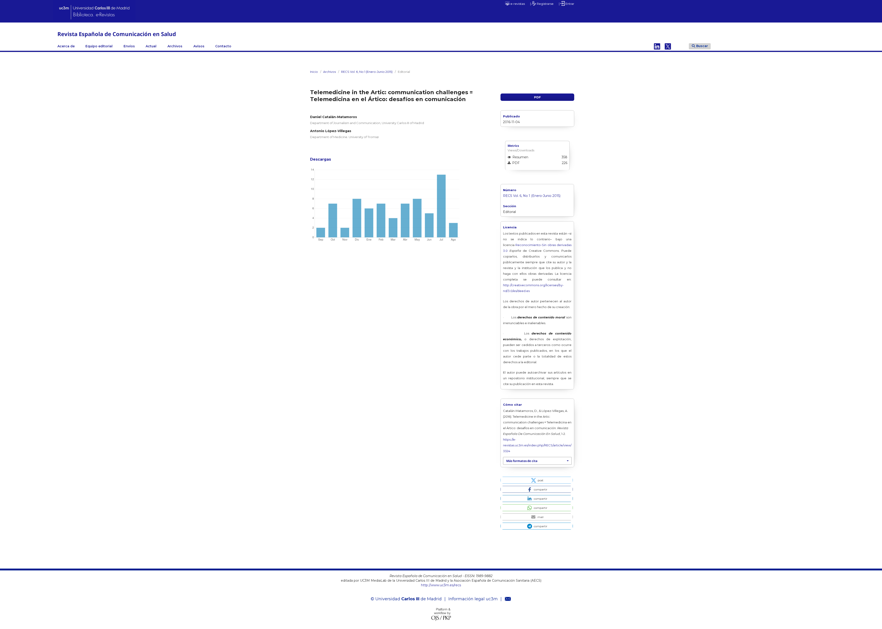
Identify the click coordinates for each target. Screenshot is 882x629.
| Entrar (566, 4)
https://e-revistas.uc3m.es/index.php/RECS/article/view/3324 (537, 445)
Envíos (129, 46)
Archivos (174, 46)
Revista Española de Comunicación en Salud (116, 34)
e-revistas (517, 4)
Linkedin (657, 46)
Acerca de (66, 46)
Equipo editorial (99, 46)
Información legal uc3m (473, 599)
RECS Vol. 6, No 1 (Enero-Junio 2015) (367, 72)
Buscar (702, 46)
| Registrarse (542, 4)
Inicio (314, 72)
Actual (151, 46)
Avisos (198, 46)
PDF (537, 97)
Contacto (223, 46)
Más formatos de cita (521, 461)
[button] (536, 480)
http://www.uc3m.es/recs (441, 585)
